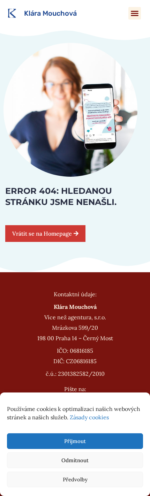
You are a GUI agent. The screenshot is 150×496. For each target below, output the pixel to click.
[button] (134, 13)
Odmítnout (75, 460)
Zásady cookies (89, 417)
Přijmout (75, 441)
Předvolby (75, 479)
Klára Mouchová (50, 13)
